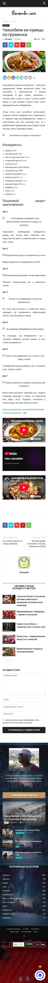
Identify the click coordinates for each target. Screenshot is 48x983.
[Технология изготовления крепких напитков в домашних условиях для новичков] (9, 599)
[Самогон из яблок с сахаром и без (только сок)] (9, 626)
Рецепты (13, 21)
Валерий (8, 39)
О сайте (26, 929)
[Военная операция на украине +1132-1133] (8, 844)
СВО (17, 846)
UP (20, 979)
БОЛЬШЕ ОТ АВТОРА (24, 588)
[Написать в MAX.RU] (40, 975)
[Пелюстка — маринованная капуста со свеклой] (9, 639)
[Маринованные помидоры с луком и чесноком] (9, 614)
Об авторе (35, 929)
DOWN (27, 979)
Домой (5, 21)
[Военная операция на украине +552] (8, 855)
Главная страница (13, 929)
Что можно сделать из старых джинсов (13, 542)
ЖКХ (6, 822)
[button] (44, 3)
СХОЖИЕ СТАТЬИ (24, 586)
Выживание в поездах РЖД (27, 830)
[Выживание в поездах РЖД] (8, 833)
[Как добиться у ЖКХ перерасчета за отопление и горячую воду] (24, 814)
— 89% (18, 944)
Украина (19, 858)
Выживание (20, 833)
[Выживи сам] (24, 13)
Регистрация (26, 932)
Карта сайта (14, 932)
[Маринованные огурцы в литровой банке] (9, 651)
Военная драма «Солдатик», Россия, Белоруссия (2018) (36, 544)
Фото (36, 932)
